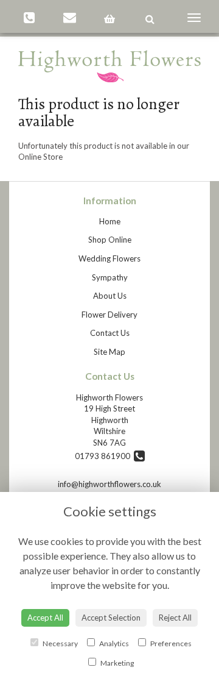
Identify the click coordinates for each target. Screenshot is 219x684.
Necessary (59, 643)
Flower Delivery (109, 314)
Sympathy (110, 277)
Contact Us (110, 333)
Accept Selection (111, 617)
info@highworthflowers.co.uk (109, 484)
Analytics (113, 643)
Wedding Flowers (109, 258)
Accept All (45, 617)
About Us (110, 296)
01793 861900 (104, 456)
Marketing (116, 663)
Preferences (170, 643)
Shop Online (109, 239)
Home (109, 221)
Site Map (109, 352)
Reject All (175, 617)
